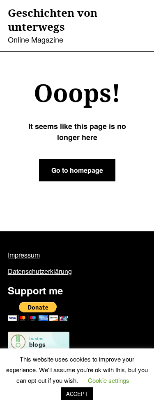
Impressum (24, 255)
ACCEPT (77, 394)
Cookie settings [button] (108, 380)
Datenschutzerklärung (40, 271)
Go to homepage (77, 170)
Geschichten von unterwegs (52, 20)
